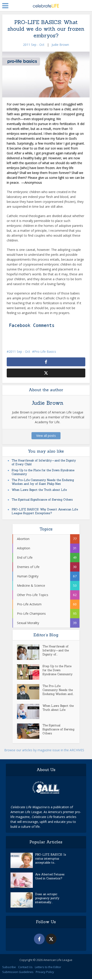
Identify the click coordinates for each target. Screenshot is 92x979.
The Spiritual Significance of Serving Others (42, 500)
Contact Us (25, 967)
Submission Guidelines (17, 972)
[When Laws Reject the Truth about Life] (29, 711)
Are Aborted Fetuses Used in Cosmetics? (50, 876)
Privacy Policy (45, 972)
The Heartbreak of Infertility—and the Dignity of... (55, 650)
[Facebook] (39, 939)
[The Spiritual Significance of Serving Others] (29, 731)
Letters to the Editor (48, 967)
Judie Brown (60, 44)
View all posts (46, 435)
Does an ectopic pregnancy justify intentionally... (47, 898)
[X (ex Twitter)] (51, 939)
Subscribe (9, 967)
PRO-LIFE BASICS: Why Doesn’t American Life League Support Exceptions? (45, 511)
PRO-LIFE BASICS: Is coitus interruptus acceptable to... (50, 858)
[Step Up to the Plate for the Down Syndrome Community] (29, 672)
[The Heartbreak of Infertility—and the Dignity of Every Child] (29, 652)
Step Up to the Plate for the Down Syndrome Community (57, 670)
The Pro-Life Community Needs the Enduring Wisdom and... (58, 690)
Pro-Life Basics (45, 351)
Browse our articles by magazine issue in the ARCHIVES (44, 750)
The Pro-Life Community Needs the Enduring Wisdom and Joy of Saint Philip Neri (43, 482)
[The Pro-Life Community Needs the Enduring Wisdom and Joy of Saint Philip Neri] (29, 691)
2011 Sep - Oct (33, 44)
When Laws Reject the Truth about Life (39, 490)
